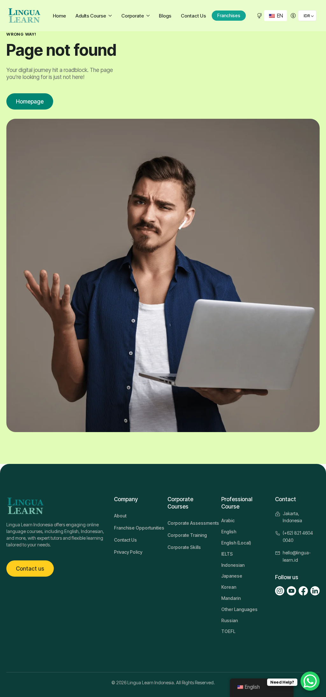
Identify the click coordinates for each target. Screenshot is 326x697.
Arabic (228, 520)
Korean (228, 587)
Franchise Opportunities (136, 527)
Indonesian (232, 565)
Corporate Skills (184, 547)
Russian (229, 620)
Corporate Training (187, 535)
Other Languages (239, 609)
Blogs (165, 16)
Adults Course (90, 16)
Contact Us (193, 16)
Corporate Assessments (189, 523)
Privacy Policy (128, 552)
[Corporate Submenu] (148, 16)
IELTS (227, 554)
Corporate (132, 16)
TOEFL (228, 631)
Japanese (231, 576)
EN (279, 15)
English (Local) (236, 542)
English (228, 531)
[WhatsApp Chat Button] (310, 681)
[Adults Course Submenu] (111, 16)
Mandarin (231, 598)
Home (59, 16)
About (120, 515)
